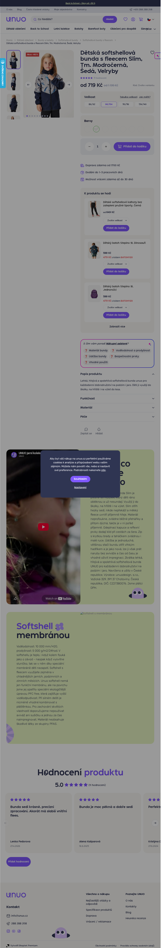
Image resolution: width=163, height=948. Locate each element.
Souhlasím (80, 479)
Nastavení (80, 487)
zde (103, 470)
